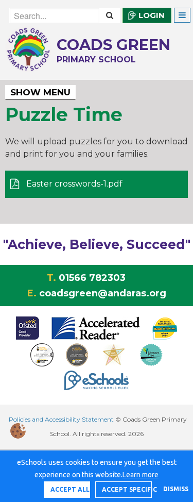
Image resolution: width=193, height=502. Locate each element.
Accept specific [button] (127, 489)
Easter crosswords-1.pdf (73, 184)
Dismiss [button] (173, 489)
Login (151, 15)
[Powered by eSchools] (96, 380)
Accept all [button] (70, 489)
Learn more (140, 475)
